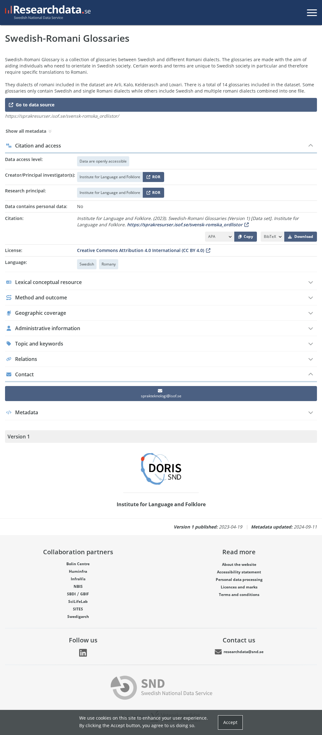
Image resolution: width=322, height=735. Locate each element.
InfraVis (78, 579)
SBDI (71, 594)
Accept (230, 722)
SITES (78, 609)
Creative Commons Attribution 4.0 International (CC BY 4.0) (140, 250)
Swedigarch (78, 616)
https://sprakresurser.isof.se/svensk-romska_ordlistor (184, 225)
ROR (155, 178)
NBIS (78, 586)
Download (303, 236)
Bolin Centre (78, 563)
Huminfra (78, 571)
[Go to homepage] (47, 13)
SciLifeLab (78, 601)
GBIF (84, 594)
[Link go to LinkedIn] (83, 652)
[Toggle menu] (311, 13)
